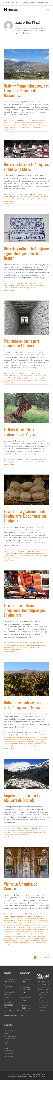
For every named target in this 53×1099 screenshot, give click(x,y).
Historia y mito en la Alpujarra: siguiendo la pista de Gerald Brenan (26, 253)
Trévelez (18, 127)
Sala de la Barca (21, 938)
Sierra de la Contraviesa (25, 746)
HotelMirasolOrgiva (39, 744)
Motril (18, 462)
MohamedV (36, 925)
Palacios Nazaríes (33, 929)
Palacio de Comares (25, 927)
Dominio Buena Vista (11, 744)
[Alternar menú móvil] (47, 9)
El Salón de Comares (22, 918)
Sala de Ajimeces (9, 938)
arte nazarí (36, 916)
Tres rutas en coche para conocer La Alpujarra (21, 343)
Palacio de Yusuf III (10, 929)
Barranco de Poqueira (35, 123)
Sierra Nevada (14, 943)
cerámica (13, 647)
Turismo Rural (36, 127)
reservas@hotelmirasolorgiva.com (35, 2)
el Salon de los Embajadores (38, 918)
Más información (9, 129)
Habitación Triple (26, 999)
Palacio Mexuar (22, 929)
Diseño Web (32, 1076)
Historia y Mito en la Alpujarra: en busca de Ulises (26, 166)
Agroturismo (23, 123)
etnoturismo (22, 744)
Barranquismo (8, 125)
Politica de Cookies (20, 1076)
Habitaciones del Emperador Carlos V (30, 920)
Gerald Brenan (27, 197)
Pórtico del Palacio (10, 936)
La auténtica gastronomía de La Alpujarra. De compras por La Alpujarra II (25, 515)
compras (26, 647)
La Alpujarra (22, 199)
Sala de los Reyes (39, 940)
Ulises (6, 201)
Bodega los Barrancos (11, 739)
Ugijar (46, 199)
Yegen (10, 201)
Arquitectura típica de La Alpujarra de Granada (22, 797)
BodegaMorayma (24, 739)
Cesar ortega (39, 741)
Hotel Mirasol (11, 120)
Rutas (39, 120)
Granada (16, 125)
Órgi (23, 832)
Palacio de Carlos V (12, 927)
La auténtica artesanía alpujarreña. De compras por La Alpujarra (24, 610)
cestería (19, 647)
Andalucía (19, 916)
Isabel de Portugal (30, 923)
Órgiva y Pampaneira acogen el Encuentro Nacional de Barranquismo (26, 90)
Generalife (7, 920)
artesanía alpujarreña (31, 645)
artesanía (26, 553)
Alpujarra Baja (20, 735)
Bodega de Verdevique (38, 737)
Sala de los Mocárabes (25, 940)
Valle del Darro (37, 943)
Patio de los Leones (31, 931)
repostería (7, 558)
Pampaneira (38, 378)
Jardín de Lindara (42, 923)
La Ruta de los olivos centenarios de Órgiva (20, 431)
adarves (17, 830)
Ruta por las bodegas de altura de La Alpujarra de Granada (26, 704)
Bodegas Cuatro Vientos (39, 739)
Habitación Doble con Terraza (26, 990)
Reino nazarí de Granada (34, 832)
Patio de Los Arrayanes (16, 931)
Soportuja (34, 380)
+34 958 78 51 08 (9, 1004)
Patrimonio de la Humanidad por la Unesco (33, 934)
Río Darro (37, 936)
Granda (32, 647)
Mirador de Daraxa (25, 925)
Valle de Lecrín (43, 380)
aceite (20, 553)
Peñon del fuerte (37, 199)
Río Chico (33, 462)
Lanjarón (26, 378)
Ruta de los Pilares (25, 380)
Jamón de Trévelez (10, 555)
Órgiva (13, 127)
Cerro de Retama (28, 741)
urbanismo (23, 835)
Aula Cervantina (21, 376)
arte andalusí (28, 916)
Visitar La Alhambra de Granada (20, 886)
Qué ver (39, 194)
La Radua (16, 925)
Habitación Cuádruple (26, 1007)
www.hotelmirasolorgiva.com (15, 1015)
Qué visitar (41, 459)
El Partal (11, 918)
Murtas (14, 746)
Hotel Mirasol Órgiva (36, 125)
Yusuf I (45, 943)
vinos (19, 558)
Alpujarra (19, 197)
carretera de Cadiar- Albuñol (13, 741)
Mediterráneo (29, 555)
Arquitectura (31, 830)
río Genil (44, 936)
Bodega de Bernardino (23, 737)
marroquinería (15, 649)
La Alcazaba (8, 925)
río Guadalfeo (41, 462)
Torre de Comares (25, 943)
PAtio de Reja (14, 934)
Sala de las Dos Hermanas (35, 938)
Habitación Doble (26, 980)
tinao (11, 835)
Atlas (13, 832)
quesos (46, 555)
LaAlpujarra (21, 288)
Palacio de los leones (40, 927)
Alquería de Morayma (33, 735)
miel (36, 555)
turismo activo (27, 127)
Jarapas (37, 647)
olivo (22, 462)
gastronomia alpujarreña (37, 553)
